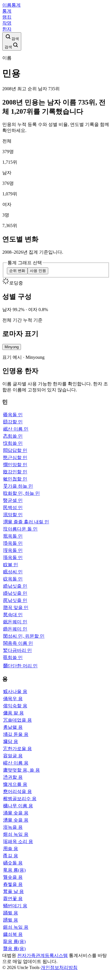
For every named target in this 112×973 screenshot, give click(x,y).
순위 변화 (17, 271)
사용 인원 (38, 271)
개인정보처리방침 (59, 967)
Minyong (12, 347)
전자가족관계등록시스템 (42, 955)
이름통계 (11, 5)
